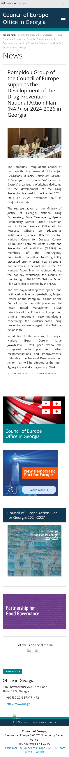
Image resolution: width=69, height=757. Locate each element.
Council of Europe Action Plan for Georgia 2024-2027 (32, 515)
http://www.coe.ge (18, 704)
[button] (34, 4)
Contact (39, 752)
